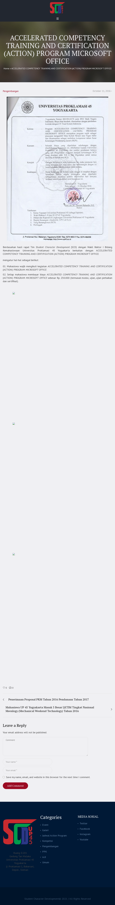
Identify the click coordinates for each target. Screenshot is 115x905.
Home (6, 68)
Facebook (85, 828)
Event (45, 824)
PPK (44, 851)
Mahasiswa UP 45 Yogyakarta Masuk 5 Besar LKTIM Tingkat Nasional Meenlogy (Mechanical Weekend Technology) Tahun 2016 (50, 709)
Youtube (84, 839)
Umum (45, 862)
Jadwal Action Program (54, 835)
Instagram (85, 834)
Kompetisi (47, 841)
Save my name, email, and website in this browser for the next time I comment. (48, 777)
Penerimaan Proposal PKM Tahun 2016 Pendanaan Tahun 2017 (48, 699)
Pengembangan (11, 91)
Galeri (45, 830)
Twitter (83, 823)
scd (44, 857)
